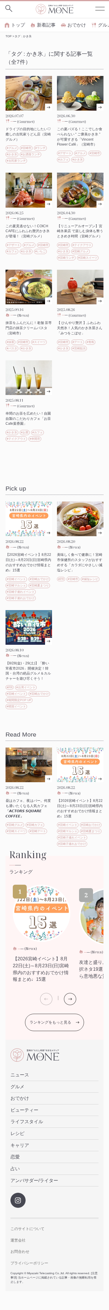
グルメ (17, 1086)
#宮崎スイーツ (87, 257)
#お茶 (24, 432)
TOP (9, 36)
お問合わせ (19, 1251)
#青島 (90, 342)
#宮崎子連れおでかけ (21, 598)
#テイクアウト (82, 245)
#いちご (40, 251)
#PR (61, 579)
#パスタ (12, 348)
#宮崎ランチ (66, 257)
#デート (77, 342)
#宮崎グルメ (80, 251)
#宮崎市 (26, 148)
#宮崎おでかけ (39, 579)
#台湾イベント (25, 687)
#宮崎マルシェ (16, 585)
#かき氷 (12, 154)
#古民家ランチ (16, 160)
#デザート (65, 153)
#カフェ (63, 159)
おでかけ (76, 25)
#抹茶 (10, 342)
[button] (70, 999)
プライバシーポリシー (29, 1263)
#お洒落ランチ (30, 154)
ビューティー (24, 1110)
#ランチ (40, 148)
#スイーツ (39, 342)
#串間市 (35, 438)
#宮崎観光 (79, 348)
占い (15, 1168)
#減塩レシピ (90, 579)
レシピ (17, 1133)
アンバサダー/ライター (34, 1180)
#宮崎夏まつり (39, 585)
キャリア (19, 1145)
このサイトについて (27, 1229)
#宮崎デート (38, 831)
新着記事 (46, 25)
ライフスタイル (26, 1121)
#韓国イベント (16, 706)
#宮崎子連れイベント (21, 591)
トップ (18, 25)
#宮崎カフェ (35, 824)
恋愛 (15, 1156)
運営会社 (18, 1240)
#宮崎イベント (16, 579)
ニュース (19, 1074)
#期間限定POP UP (19, 700)
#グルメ (12, 148)
